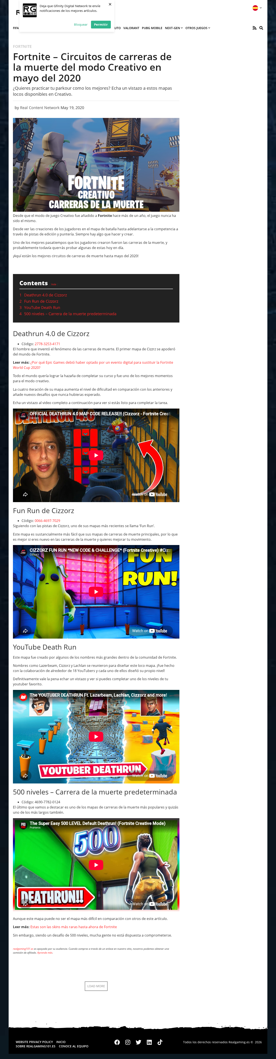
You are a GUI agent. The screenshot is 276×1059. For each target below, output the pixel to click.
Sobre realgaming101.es (35, 1046)
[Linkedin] (149, 1042)
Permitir (101, 24)
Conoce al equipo (73, 1046)
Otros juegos (196, 28)
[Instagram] (127, 1042)
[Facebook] (117, 1042)
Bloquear (81, 24)
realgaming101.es (23, 949)
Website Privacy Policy (34, 1042)
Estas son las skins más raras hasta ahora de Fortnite (73, 926)
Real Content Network (40, 107)
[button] (261, 27)
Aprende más (44, 952)
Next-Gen (172, 28)
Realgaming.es (239, 1042)
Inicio (61, 1042)
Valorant (131, 28)
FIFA (16, 28)
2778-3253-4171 (47, 344)
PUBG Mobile (152, 28)
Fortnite (22, 46)
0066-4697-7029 (47, 520)
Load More (96, 986)
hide (53, 284)
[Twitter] (138, 1042)
